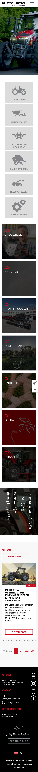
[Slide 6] (14, 640)
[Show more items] (35, 389)
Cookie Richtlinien (13, 764)
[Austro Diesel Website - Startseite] (13, 3)
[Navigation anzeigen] (32, 3)
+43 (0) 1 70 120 (12, 702)
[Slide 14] (35, 640)
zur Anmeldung (19, 741)
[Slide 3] (6, 640)
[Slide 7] (16, 640)
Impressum (27, 764)
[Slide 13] (32, 640)
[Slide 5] (11, 640)
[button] (18, 753)
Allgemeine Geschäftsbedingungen (19, 760)
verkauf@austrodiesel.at (13, 698)
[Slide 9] (21, 640)
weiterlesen (19, 632)
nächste (29, 651)
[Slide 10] (24, 640)
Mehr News (14, 556)
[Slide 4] (8, 640)
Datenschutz (19, 768)
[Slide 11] (27, 640)
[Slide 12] (29, 640)
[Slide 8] (19, 640)
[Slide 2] (3, 640)
